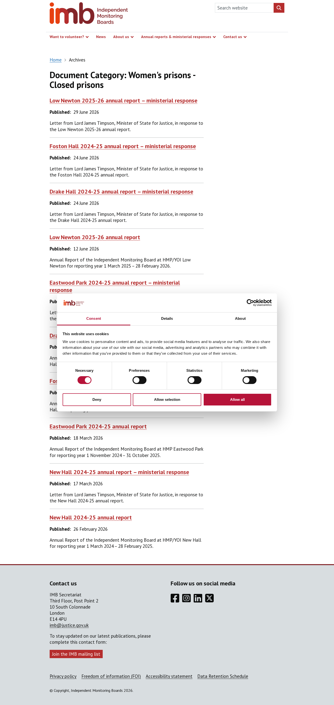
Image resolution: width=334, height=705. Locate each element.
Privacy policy (63, 676)
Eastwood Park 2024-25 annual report (98, 426)
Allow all (237, 399)
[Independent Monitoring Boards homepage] (89, 14)
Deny (96, 399)
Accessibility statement (169, 676)
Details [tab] (167, 318)
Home (56, 60)
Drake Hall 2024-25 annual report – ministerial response (121, 191)
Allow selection (167, 399)
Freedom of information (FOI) (111, 676)
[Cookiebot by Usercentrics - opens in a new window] (250, 302)
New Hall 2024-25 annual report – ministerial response (119, 472)
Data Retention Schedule (222, 676)
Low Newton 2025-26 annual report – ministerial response (123, 100)
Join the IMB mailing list (76, 654)
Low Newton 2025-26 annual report (95, 237)
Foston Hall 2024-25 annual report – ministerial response (123, 146)
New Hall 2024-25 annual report (91, 517)
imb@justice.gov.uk (69, 625)
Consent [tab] (93, 318)
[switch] (139, 380)
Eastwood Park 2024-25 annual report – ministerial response (115, 286)
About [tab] (240, 318)
